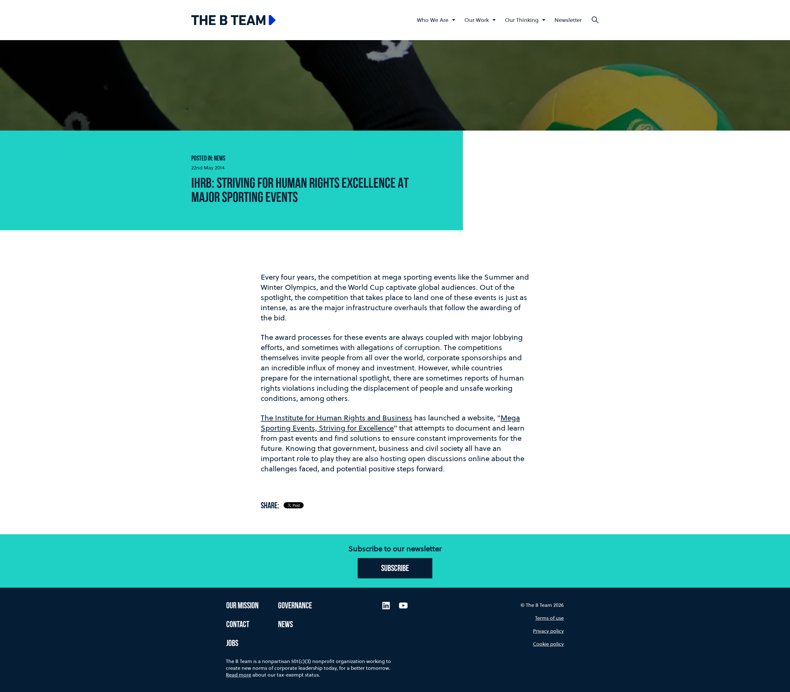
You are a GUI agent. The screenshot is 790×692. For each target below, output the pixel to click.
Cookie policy (548, 643)
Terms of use (549, 618)
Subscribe (395, 569)
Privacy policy (548, 630)
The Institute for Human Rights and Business (336, 418)
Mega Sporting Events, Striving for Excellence (390, 423)
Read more (238, 674)
